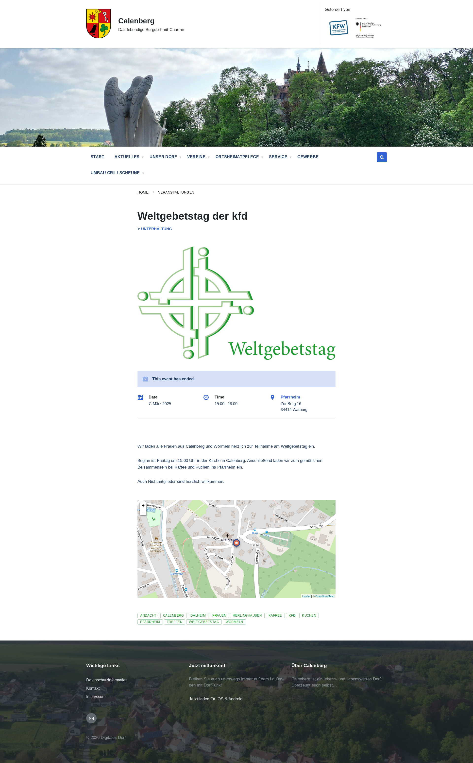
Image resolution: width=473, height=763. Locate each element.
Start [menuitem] (97, 157)
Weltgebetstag (204, 622)
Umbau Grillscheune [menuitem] (115, 173)
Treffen (175, 622)
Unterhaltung (156, 229)
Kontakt (93, 688)
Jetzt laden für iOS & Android (215, 699)
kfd (292, 615)
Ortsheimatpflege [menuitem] (237, 157)
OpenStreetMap (324, 596)
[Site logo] (98, 37)
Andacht (148, 615)
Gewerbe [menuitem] (308, 157)
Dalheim (198, 615)
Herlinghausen (247, 615)
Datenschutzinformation (107, 680)
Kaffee (275, 615)
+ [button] (143, 505)
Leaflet (306, 596)
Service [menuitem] (278, 157)
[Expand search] (382, 157)
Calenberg (136, 21)
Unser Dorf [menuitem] (163, 157)
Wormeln (234, 622)
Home (142, 192)
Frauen (219, 615)
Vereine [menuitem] (196, 157)
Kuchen (309, 615)
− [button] (143, 512)
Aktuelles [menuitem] (127, 157)
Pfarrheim (290, 397)
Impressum (95, 697)
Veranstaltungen (176, 192)
